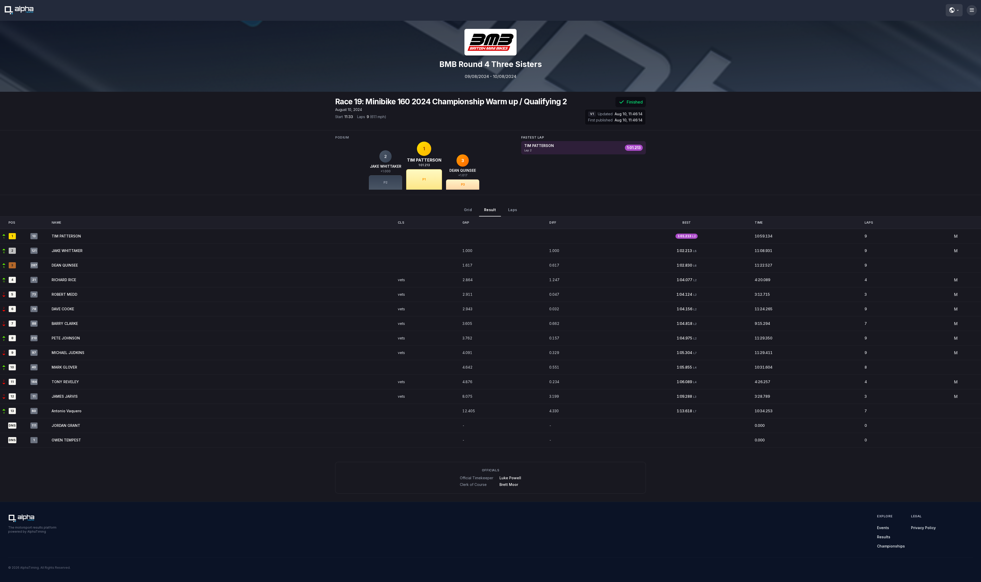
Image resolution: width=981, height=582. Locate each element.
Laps (512, 210)
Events (883, 528)
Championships (891, 546)
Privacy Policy (923, 528)
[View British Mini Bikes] (490, 42)
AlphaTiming (29, 567)
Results (883, 537)
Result (490, 210)
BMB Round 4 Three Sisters (490, 64)
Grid (468, 210)
